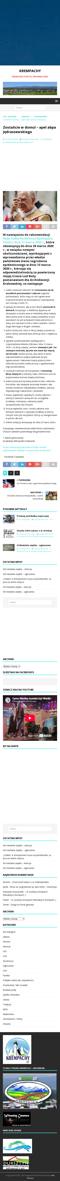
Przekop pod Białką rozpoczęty (33, 516)
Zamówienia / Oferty (12, 1019)
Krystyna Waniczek (30, 139)
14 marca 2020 (11, 139)
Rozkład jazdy (9, 990)
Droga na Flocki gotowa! (22, 904)
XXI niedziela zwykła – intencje (17, 587)
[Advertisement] (30, 33)
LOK (5, 956)
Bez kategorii (9, 931)
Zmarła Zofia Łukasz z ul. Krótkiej (34, 530)
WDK (5, 1009)
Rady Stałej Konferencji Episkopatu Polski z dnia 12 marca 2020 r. (28, 240)
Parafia (25, 116)
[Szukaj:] (30, 107)
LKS (5, 951)
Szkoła (6, 999)
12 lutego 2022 (24, 548)
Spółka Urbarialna (11, 994)
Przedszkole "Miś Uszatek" (15, 985)
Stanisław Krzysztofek (13, 891)
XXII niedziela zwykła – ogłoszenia (19, 574)
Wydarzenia (8, 1014)
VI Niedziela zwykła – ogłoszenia (34, 545)
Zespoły (6, 1023)
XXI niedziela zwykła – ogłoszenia (18, 591)
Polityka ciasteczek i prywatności (18, 980)
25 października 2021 (27, 534)
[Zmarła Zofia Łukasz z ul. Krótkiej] (9, 533)
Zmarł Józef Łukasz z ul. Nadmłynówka (30, 882)
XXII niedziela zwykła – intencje (17, 569)
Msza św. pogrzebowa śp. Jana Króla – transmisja (33, 886)
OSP (5, 970)
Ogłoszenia (8, 965)
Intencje (6, 946)
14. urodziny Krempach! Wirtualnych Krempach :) (33, 899)
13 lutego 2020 (24, 519)
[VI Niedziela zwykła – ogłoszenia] (9, 547)
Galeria (6, 936)
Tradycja (7, 1004)
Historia (6, 941)
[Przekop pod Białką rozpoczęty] (9, 519)
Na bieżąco (8, 961)
